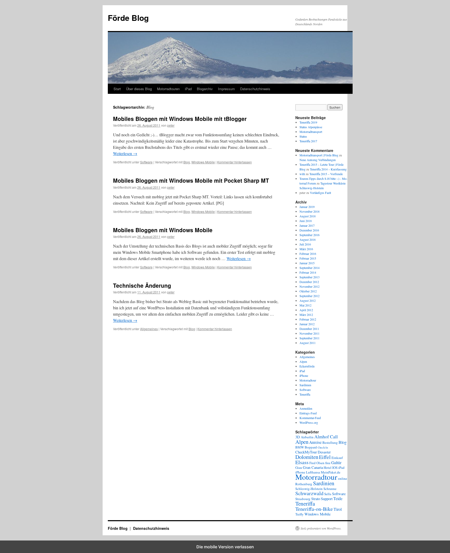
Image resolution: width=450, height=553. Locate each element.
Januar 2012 (307, 324)
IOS (335, 467)
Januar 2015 (307, 263)
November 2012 (309, 286)
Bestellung (330, 442)
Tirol (338, 509)
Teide (337, 498)
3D (297, 436)
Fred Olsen (316, 462)
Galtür (336, 462)
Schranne (329, 488)
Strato (315, 498)
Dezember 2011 (309, 329)
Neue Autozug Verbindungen (317, 160)
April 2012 (306, 310)
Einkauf (337, 457)
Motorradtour (307, 380)
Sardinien (305, 385)
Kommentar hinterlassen (234, 162)
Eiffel (325, 456)
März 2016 (306, 249)
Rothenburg (303, 484)
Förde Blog (128, 17)
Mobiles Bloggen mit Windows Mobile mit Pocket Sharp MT (191, 180)
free (327, 462)
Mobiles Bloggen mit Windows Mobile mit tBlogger (180, 118)
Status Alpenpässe (310, 127)
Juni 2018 (305, 221)
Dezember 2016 (309, 230)
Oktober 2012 (308, 291)
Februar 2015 (307, 258)
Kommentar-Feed (310, 418)
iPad (188, 88)
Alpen (303, 361)
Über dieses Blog (139, 88)
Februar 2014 (307, 272)
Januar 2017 (307, 225)
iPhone (303, 375)
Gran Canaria (313, 467)
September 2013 (309, 277)
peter (170, 125)
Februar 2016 (307, 253)
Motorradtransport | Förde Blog (318, 155)
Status (303, 136)
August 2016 (307, 239)
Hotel (328, 467)
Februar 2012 (307, 319)
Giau (298, 467)
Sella (327, 493)
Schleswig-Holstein (309, 488)
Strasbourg (302, 498)
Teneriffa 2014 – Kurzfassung (328, 169)
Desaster (324, 452)
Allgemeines (149, 329)
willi (302, 174)
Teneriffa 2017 (308, 141)
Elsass (302, 462)
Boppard (311, 447)
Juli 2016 (305, 244)
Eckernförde (307, 366)
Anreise (315, 442)
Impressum (226, 88)
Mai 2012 (305, 305)
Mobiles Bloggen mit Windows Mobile (163, 230)
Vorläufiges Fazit (320, 193)
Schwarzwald (309, 493)
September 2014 (309, 268)
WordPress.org (308, 422)
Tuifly (299, 514)
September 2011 (309, 338)
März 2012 (306, 314)
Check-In (323, 447)
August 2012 (307, 300)
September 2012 (309, 296)
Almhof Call (326, 436)
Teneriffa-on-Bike (314, 508)
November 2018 (309, 211)
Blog (186, 162)
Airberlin (307, 437)
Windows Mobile (203, 162)
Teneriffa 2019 (308, 122)
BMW (299, 447)
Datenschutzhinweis (255, 88)
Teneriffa (304, 394)
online (342, 478)
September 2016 (309, 235)
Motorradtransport (310, 132)
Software (146, 162)
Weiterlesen (125, 153)
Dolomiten (306, 456)
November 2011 (309, 333)
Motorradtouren (168, 88)
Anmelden (305, 408)
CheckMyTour (306, 452)
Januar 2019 (307, 207)
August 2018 (307, 216)
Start (117, 88)
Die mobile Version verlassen (225, 546)
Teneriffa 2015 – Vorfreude (326, 174)
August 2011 (307, 343)
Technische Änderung (142, 285)
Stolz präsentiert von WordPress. (321, 528)
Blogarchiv (205, 88)
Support (327, 498)
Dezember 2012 (309, 282)
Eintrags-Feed (308, 413)
